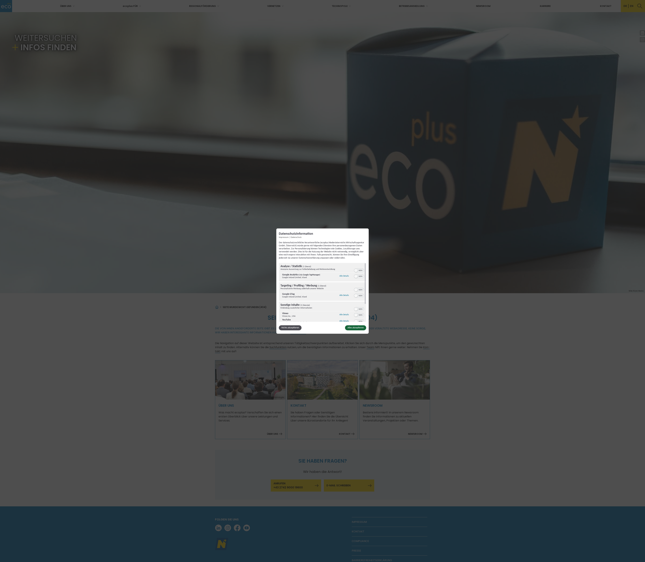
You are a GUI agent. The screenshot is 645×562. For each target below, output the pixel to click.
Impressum (284, 237)
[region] (322, 292)
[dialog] (322, 281)
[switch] (359, 270)
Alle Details (344, 276)
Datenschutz (296, 237)
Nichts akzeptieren (290, 327)
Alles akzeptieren (356, 327)
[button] (355, 270)
